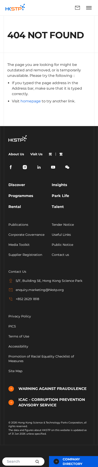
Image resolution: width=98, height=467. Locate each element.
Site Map (15, 371)
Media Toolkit (19, 245)
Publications (18, 225)
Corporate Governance (26, 235)
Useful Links (61, 235)
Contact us (60, 255)
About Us (16, 154)
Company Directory (72, 461)
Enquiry (56, 8)
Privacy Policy (19, 316)
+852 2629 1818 (27, 299)
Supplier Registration (25, 255)
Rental (14, 207)
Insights (59, 185)
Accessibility (18, 346)
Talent (58, 207)
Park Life (60, 196)
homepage (31, 101)
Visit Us (36, 154)
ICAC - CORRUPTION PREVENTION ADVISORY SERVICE (51, 402)
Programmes (20, 196)
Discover (16, 185)
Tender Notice (63, 225)
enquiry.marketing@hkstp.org (40, 290)
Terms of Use (18, 336)
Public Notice (62, 245)
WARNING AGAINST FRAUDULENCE (52, 389)
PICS (12, 326)
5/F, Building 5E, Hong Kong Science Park (49, 281)
